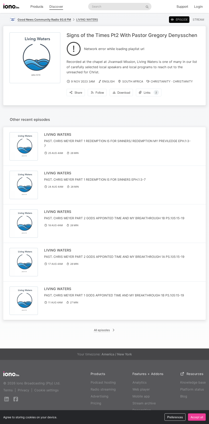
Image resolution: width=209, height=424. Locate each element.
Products (36, 6)
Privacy (23, 390)
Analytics (139, 382)
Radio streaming (103, 389)
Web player (141, 389)
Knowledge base (193, 382)
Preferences (175, 417)
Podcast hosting (103, 382)
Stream (198, 19)
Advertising (99, 396)
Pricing (96, 403)
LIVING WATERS (87, 19)
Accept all (197, 417)
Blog (183, 396)
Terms (8, 390)
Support (182, 6)
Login (198, 6)
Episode (182, 19)
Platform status (192, 389)
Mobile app (141, 396)
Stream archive (144, 403)
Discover (56, 6)
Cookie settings (46, 390)
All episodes (102, 330)
